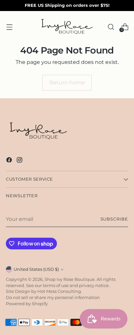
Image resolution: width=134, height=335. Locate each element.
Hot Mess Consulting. (59, 291)
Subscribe (114, 219)
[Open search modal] (110, 26)
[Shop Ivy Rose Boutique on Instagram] (20, 161)
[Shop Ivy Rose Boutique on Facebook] (10, 161)
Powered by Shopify (27, 303)
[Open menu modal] (9, 26)
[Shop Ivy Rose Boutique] (67, 27)
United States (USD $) (36, 269)
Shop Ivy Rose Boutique (70, 279)
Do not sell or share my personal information (53, 297)
